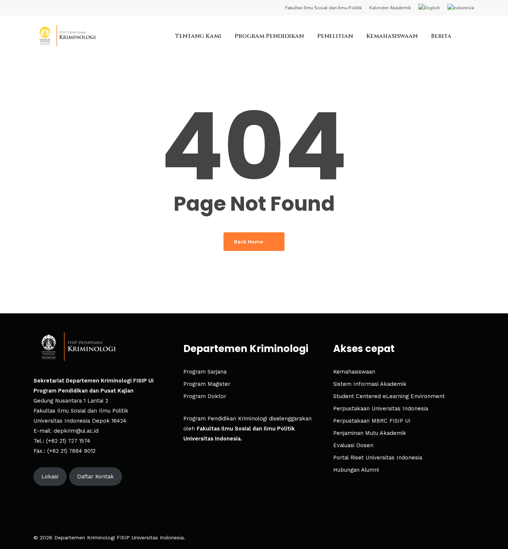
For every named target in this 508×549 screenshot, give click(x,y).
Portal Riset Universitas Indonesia (377, 458)
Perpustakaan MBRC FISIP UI (372, 421)
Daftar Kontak (95, 477)
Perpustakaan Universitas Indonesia (380, 409)
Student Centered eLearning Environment (389, 396)
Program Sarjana (204, 372)
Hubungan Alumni (356, 470)
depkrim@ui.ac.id (76, 431)
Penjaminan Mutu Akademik (369, 433)
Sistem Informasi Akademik (369, 384)
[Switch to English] (429, 8)
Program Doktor (204, 396)
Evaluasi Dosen (353, 445)
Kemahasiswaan (354, 372)
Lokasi (49, 477)
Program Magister (206, 384)
